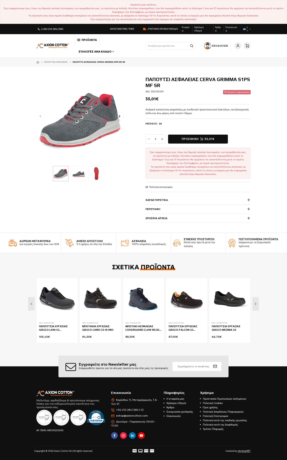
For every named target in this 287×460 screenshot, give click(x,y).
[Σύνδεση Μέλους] (237, 45)
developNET (244, 451)
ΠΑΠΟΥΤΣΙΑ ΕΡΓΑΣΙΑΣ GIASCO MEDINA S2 (226, 328)
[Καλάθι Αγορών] (247, 45)
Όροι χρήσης (210, 407)
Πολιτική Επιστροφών (215, 416)
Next (255, 303)
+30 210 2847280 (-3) (130, 409)
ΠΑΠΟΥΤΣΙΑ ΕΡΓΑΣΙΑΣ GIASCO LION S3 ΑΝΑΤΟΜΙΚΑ (53, 328)
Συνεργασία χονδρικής (179, 411)
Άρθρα (170, 407)
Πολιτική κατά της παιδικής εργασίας (225, 420)
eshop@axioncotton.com (132, 415)
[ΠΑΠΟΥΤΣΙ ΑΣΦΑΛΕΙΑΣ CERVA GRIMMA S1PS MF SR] (79, 119)
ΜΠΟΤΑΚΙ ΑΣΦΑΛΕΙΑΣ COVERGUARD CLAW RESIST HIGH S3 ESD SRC (143, 328)
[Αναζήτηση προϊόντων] (192, 46)
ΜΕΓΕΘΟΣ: (153, 123)
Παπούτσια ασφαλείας (56, 62)
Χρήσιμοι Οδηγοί (176, 403)
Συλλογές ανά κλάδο (95, 51)
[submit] (215, 366)
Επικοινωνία (173, 416)
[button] (119, 116)
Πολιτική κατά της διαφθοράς (220, 424)
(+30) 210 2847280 (52, 29)
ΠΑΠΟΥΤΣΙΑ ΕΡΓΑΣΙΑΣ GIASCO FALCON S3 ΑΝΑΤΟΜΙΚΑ (183, 328)
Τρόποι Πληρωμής (213, 428)
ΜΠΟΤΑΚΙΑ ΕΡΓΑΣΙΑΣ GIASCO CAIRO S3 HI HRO (97, 328)
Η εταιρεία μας (175, 398)
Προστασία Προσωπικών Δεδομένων (224, 398)
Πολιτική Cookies (213, 403)
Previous (31, 303)
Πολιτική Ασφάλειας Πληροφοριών (223, 411)
